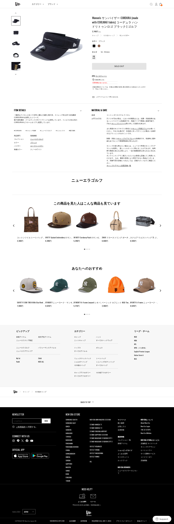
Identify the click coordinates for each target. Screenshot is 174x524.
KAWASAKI (69, 440)
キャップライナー (118, 123)
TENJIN (68, 481)
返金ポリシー (142, 521)
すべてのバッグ (102, 365)
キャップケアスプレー (126, 138)
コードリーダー (146, 457)
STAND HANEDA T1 (96, 424)
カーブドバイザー (36, 146)
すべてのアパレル (80, 351)
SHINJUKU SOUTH (71, 419)
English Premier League (142, 351)
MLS (135, 359)
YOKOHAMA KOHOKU (72, 447)
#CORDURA (18, 130)
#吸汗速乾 (72, 130)
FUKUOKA (69, 477)
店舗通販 (144, 460)
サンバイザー (124, 35)
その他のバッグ (80, 365)
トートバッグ (101, 358)
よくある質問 (123, 453)
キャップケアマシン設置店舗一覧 (119, 165)
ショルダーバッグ (80, 362)
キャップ (95, 35)
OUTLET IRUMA (95, 450)
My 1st (18, 358)
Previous (16, 14)
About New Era (145, 423)
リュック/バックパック (82, 358)
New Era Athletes (146, 433)
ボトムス (99, 347)
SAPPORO (69, 464)
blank (91, 423)
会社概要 (72, 521)
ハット (98, 337)
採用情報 (83, 521)
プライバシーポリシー (124, 521)
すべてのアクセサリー (82, 376)
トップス (77, 347)
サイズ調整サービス (148, 453)
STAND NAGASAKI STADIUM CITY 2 (101, 441)
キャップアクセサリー (82, 372)
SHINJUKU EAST (71, 423)
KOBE (67, 474)
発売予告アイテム (44, 337)
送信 (46, 421)
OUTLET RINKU (94, 456)
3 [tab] (87, 249)
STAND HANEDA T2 (96, 428)
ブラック (33, 143)
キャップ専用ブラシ (140, 128)
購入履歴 (121, 423)
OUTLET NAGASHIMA (96, 453)
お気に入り (122, 426)
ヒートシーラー (146, 450)
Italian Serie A (138, 355)
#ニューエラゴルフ (46, 130)
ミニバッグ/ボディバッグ (105, 362)
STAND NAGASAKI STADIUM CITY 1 (101, 438)
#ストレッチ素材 (31, 130)
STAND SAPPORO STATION (99, 435)
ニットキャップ (80, 340)
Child (40, 358)
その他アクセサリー (103, 372)
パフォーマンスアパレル (47, 347)
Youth (18, 362)
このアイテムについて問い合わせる (106, 97)
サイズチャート (123, 457)
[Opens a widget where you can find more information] (162, 519)
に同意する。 (27, 427)
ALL (91, 461)
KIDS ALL (41, 362)
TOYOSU (68, 436)
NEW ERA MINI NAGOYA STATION (100, 419)
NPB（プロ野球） (140, 348)
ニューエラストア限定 (24, 340)
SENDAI (68, 460)
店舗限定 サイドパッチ (149, 443)
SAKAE (68, 470)
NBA (135, 340)
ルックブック (123, 460)
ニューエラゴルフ (22, 347)
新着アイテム (21, 337)
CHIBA (68, 450)
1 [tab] (84, 249)
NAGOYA (68, 467)
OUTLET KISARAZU (96, 446)
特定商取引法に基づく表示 (101, 521)
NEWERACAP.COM (57, 521)
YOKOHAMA (69, 443)
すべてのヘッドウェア (104, 340)
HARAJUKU (69, 433)
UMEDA (68, 457)
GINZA (68, 426)
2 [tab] (86, 249)
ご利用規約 (21, 427)
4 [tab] (89, 249)
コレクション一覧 (124, 440)
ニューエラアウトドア (24, 351)
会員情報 (121, 430)
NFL (135, 344)
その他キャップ (109, 35)
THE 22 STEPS (145, 430)
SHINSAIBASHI (70, 453)
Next (16, 73)
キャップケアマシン (148, 447)
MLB (135, 337)
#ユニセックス (60, 130)
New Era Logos (145, 426)
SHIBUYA (68, 430)
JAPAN (26, 511)
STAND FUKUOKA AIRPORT (98, 431)
